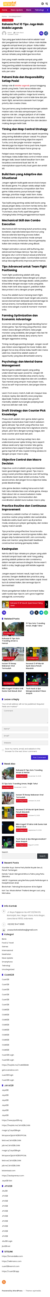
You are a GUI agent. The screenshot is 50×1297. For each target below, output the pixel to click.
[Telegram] (41, 613)
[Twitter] (36, 613)
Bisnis (4, 939)
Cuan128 (5, 979)
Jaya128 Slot (7, 1180)
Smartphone (7, 962)
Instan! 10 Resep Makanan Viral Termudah (9, 666)
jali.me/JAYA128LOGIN (11, 1145)
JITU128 (5, 1196)
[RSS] (4, 1282)
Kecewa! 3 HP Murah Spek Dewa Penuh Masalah (35, 666)
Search (5, 852)
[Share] (46, 33)
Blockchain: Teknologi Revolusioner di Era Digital (22, 886)
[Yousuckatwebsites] (10, 3)
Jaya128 (5, 1090)
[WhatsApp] (46, 613)
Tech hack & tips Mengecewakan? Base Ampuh (36, 691)
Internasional (7, 950)
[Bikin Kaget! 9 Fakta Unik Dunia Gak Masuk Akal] (13, 679)
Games (5, 946)
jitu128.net (6, 1246)
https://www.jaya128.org (12, 1120)
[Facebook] (32, 613)
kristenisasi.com (8, 1170)
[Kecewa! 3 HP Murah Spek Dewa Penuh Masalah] (37, 654)
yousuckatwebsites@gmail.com (22, 929)
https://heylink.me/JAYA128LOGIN (16, 1125)
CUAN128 (5, 1009)
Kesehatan (6, 954)
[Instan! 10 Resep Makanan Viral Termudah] (13, 654)
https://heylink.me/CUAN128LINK (15, 1065)
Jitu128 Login (7, 1241)
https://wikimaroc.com (11, 1261)
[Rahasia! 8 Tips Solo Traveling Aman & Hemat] (13, 629)
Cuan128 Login (8, 1055)
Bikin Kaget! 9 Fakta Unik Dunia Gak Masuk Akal (12, 689)
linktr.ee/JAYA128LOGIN (11, 1140)
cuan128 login (7, 1075)
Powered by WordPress (12, 1291)
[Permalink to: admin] (5, 33)
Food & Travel (8, 943)
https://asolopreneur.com (13, 1175)
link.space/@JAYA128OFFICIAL (14, 1135)
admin (10, 32)
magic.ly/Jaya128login (11, 1130)
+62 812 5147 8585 (15, 924)
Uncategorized (8, 20)
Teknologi (6, 965)
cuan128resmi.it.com (10, 1266)
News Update (7, 958)
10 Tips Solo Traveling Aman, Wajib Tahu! (35, 624)
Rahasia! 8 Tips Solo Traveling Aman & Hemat (11, 641)
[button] (42, 3)
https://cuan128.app (10, 1271)
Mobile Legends (22, 85)
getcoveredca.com (10, 1070)
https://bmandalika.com (12, 1256)
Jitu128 (5, 1191)
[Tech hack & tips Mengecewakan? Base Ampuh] (37, 679)
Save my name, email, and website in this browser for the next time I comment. (22, 750)
